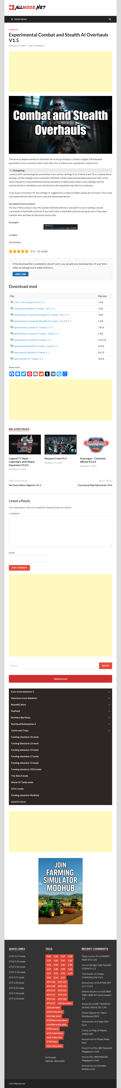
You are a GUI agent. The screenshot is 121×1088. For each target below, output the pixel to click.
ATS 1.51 (62, 990)
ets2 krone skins (55, 1012)
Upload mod (60, 678)
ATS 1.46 (51, 982)
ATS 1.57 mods (16, 977)
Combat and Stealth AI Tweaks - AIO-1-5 (34, 308)
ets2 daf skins (53, 1007)
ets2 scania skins (55, 1033)
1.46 (70, 965)
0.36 (49, 956)
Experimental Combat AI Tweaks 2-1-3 (33, 327)
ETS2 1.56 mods (17, 961)
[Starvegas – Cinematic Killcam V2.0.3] (96, 455)
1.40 (56, 960)
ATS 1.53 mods (16, 998)
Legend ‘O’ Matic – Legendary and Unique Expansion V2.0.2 (22, 461)
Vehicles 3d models (55, 1060)
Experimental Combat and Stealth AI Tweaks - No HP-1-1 (42, 321)
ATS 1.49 (62, 986)
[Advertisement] (60, 71)
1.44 (56, 965)
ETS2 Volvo (52, 1041)
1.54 (70, 973)
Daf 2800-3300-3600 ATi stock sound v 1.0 (97, 995)
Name (12, 553)
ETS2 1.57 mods (17, 956)
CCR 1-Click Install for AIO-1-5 (29, 302)
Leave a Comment (36, 45)
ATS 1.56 (62, 999)
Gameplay (13, 30)
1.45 (63, 965)
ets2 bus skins (65, 1003)
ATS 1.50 (51, 990)
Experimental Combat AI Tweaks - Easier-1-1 (36, 333)
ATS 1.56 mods (16, 982)
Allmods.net (19, 1083)
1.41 (63, 960)
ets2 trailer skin (54, 1037)
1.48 (56, 969)
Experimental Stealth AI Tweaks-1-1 (31, 352)
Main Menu (20, 19)
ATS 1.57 (51, 1003)
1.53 (63, 973)
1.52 (56, 973)
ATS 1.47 (62, 982)
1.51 (49, 973)
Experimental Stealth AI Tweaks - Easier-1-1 (35, 346)
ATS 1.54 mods (16, 993)
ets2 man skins (54, 1016)
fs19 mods (50, 1057)
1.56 (56, 977)
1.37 (63, 956)
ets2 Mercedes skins (57, 1024)
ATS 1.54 (62, 995)
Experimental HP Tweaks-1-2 (28, 358)
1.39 (49, 960)
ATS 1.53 (51, 995)
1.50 (70, 969)
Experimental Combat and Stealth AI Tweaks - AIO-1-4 (41, 314)
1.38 (70, 956)
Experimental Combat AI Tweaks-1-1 (32, 339)
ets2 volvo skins (54, 1046)
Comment (15, 514)
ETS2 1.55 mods (17, 966)
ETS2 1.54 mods (17, 972)
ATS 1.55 (51, 999)
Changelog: (19, 170)
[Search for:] (60, 665)
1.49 (63, 969)
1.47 (49, 969)
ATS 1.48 (51, 986)
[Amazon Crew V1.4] (61, 455)
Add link (20, 274)
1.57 (63, 977)
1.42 (70, 960)
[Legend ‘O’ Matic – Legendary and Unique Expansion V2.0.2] (25, 455)
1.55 (49, 977)
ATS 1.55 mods (16, 987)
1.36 (56, 956)
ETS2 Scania (52, 1029)
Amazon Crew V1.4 (56, 458)
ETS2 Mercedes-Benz (57, 1020)
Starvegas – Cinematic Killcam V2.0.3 (93, 460)
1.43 (49, 965)
